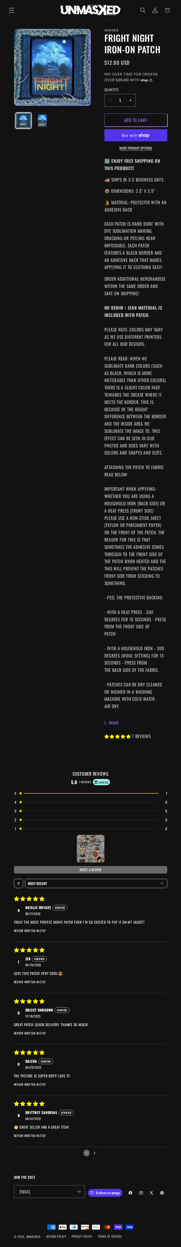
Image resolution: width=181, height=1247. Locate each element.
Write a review (90, 869)
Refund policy (56, 1236)
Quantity (111, 89)
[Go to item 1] (90, 848)
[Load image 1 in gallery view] (23, 120)
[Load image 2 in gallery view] (42, 120)
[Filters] (18, 883)
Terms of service (110, 1236)
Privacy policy (82, 1236)
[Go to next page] (102, 1153)
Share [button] (114, 723)
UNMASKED (33, 1236)
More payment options (135, 148)
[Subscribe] (79, 1191)
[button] (12, 10)
